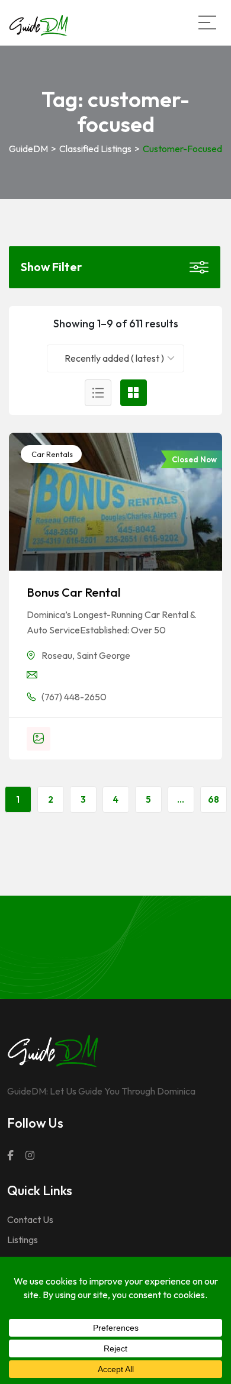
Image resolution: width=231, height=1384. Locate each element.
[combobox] (116, 358)
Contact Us (30, 1219)
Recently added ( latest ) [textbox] (114, 358)
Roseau (56, 655)
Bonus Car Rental (73, 592)
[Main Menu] (207, 22)
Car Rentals (51, 454)
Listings (22, 1239)
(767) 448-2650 (74, 697)
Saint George (103, 655)
